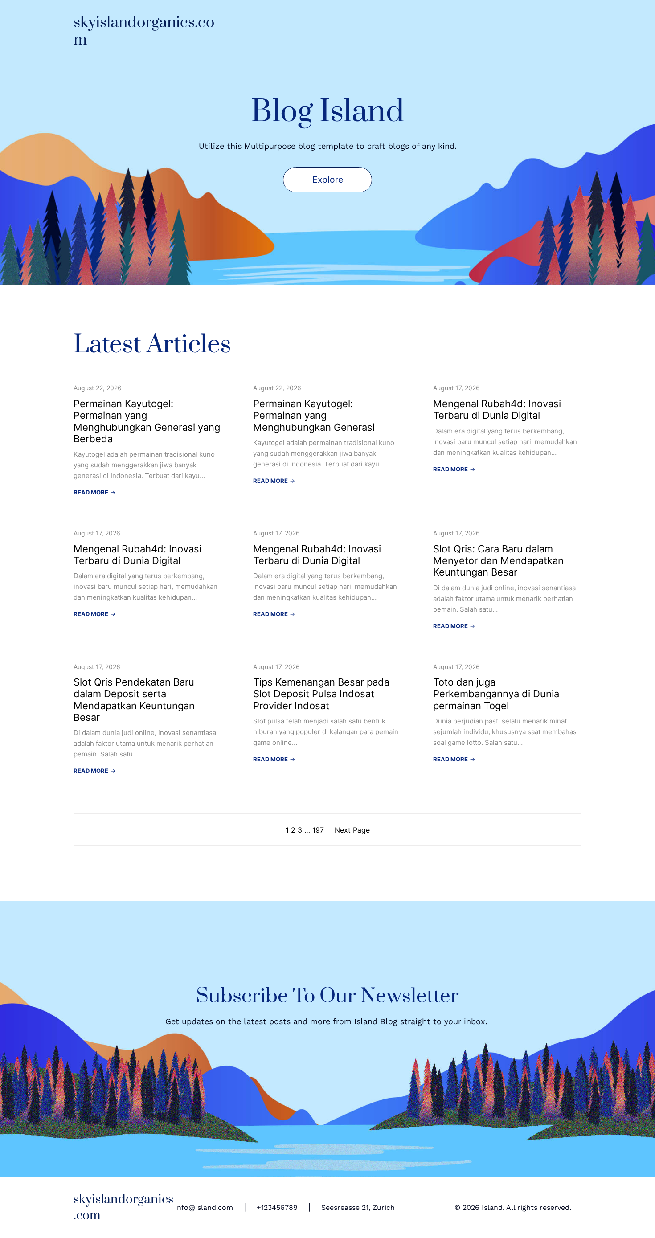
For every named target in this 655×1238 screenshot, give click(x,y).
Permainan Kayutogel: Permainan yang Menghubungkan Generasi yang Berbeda (147, 421)
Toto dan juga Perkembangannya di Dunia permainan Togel (496, 693)
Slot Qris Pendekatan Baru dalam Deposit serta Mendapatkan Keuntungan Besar (134, 699)
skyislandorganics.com (144, 31)
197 (318, 829)
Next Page (352, 829)
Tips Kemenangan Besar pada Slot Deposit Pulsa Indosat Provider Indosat (321, 693)
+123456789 (277, 1207)
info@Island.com (204, 1207)
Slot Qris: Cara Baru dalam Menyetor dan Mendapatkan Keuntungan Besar (498, 560)
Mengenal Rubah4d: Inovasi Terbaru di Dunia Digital (497, 409)
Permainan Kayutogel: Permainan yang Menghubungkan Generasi (314, 415)
